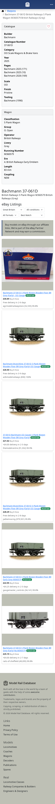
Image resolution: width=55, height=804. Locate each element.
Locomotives (10, 746)
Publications (9, 765)
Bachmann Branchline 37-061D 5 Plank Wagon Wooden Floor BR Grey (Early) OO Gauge (24, 365)
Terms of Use (10, 734)
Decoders (8, 760)
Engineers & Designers (15, 791)
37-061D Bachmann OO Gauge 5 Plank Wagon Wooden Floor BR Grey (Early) (24, 436)
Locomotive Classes (13, 782)
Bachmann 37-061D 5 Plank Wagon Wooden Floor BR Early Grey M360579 (27, 578)
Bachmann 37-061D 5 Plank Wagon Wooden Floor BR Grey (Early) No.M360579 (27, 649)
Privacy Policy (10, 730)
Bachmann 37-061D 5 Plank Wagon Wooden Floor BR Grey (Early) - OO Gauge (27, 294)
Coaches (7, 751)
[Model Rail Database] (27, 4)
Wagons (11, 10)
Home (6, 725)
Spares (7, 769)
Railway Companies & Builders (19, 786)
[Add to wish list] (48, 26)
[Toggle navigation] (51, 4)
